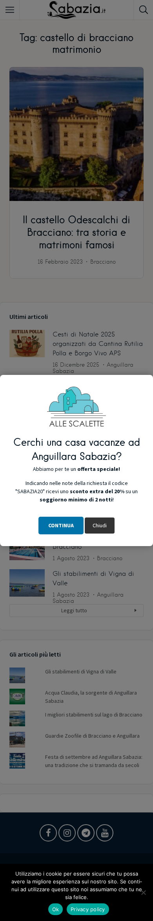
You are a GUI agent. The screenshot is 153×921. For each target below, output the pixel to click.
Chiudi (100, 525)
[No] (143, 892)
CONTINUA (61, 525)
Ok (55, 909)
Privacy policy (88, 909)
